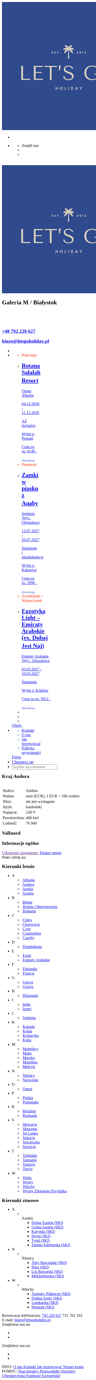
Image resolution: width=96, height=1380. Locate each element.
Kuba (27, 1040)
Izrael (27, 1009)
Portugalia (30, 1102)
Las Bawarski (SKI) (47, 1271)
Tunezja (29, 1164)
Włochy (29, 1186)
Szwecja (29, 1146)
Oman (27, 1089)
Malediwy (30, 1049)
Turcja (27, 1169)
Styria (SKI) (41, 1236)
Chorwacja (31, 924)
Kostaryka (31, 1035)
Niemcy (29, 1075)
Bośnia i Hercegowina (40, 907)
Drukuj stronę (50, 853)
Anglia (27, 889)
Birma (27, 902)
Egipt (27, 955)
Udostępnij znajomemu (20, 853)
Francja (28, 973)
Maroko (29, 1058)
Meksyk (29, 1067)
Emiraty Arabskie (36, 960)
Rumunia (30, 1115)
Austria (28, 893)
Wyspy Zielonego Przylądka (45, 1191)
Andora (28, 884)
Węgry (28, 1182)
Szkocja (29, 1138)
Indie (27, 1004)
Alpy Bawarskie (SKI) (49, 1263)
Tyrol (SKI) (41, 1240)
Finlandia (30, 969)
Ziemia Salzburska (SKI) (51, 1245)
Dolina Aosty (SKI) (47, 1298)
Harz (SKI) (40, 1267)
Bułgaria (29, 911)
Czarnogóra (32, 933)
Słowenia (30, 1129)
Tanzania (30, 1160)
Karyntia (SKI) (43, 1231)
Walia (27, 1178)
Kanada (29, 1027)
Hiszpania (30, 995)
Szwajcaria (31, 1142)
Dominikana (32, 947)
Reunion (29, 1111)
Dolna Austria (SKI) (47, 1223)
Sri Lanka (30, 1133)
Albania (28, 880)
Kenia (27, 1031)
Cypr (27, 929)
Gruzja (28, 987)
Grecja (28, 982)
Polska (28, 1098)
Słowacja (30, 1124)
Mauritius (30, 1062)
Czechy (28, 938)
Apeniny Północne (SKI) (51, 1294)
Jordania (29, 1018)
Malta (27, 1053)
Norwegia (30, 1080)
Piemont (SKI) (43, 1307)
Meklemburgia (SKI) (48, 1276)
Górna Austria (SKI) (47, 1227)
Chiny (27, 920)
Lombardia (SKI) (45, 1303)
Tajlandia (30, 1155)
